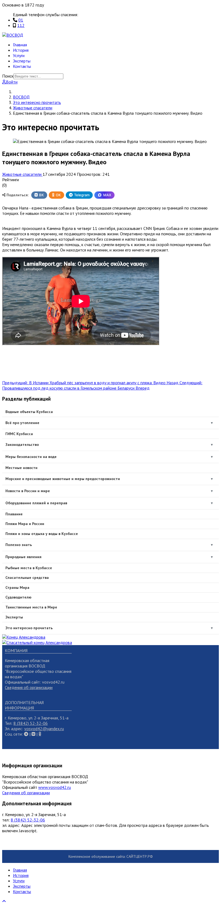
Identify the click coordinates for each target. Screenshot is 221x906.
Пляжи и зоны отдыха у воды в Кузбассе (41, 533)
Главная (20, 44)
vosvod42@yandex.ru (44, 728)
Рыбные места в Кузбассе (28, 567)
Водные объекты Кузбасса (29, 411)
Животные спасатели (22, 174)
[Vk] (26, 734)
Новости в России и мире (27, 490)
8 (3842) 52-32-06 (30, 723)
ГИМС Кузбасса (19, 433)
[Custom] (40, 734)
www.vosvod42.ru (54, 787)
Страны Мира (17, 587)
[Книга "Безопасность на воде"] (23, 637)
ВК (41, 195)
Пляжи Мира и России (24, 523)
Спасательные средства (27, 577)
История (21, 50)
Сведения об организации (29, 687)
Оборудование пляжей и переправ (36, 503)
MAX (107, 195)
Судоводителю (18, 597)
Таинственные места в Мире (31, 607)
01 (20, 20)
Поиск (7, 76)
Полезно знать (18, 544)
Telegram (81, 195)
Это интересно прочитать (29, 627)
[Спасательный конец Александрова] (37, 642)
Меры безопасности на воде (31, 456)
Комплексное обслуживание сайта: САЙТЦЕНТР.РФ (110, 856)
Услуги (19, 55)
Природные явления (23, 556)
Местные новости (21, 467)
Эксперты (21, 61)
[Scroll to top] (4, 901)
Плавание (14, 514)
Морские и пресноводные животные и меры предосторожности (62, 478)
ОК (58, 195)
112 (21, 25)
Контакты (22, 66)
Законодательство (22, 444)
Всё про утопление (22, 422)
